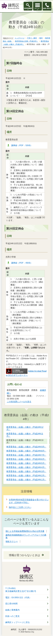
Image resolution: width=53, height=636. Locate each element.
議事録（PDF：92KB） (21, 145)
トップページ (19, 38)
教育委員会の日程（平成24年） (26, 41)
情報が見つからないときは (24, 555)
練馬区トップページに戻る (17, 622)
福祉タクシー (12, 541)
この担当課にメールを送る (19, 401)
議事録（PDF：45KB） (21, 263)
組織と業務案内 (12, 610)
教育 (41, 38)
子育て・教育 (32, 38)
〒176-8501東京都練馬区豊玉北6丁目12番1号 (20, 589)
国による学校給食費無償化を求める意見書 (25, 531)
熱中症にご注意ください (20, 507)
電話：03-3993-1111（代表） (18, 597)
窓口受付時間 (11, 604)
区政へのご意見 (12, 616)
